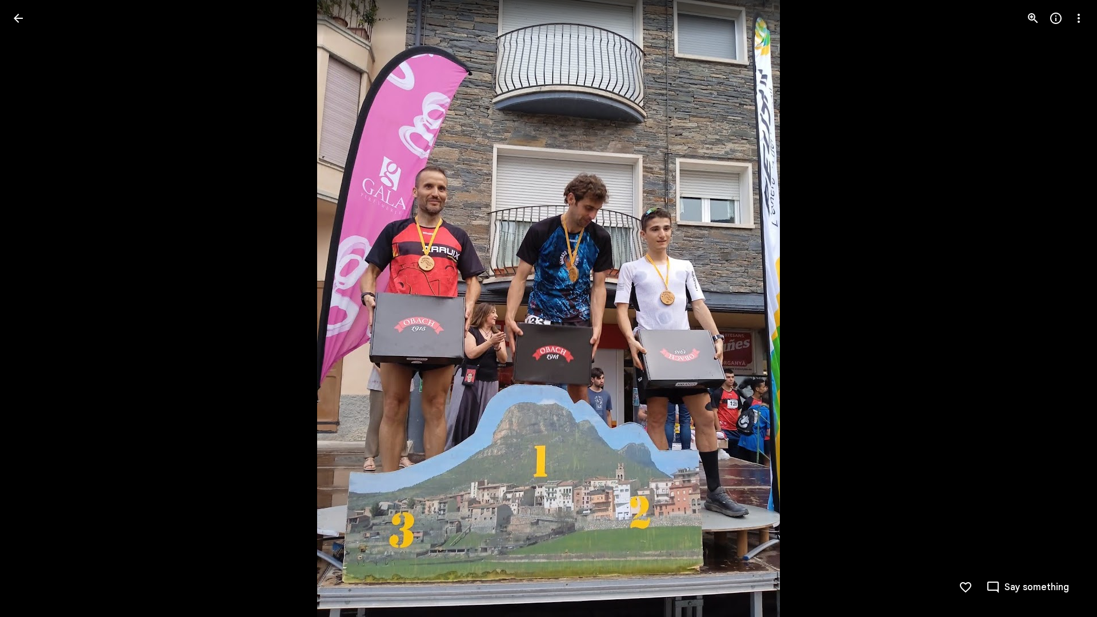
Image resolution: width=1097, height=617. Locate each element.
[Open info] (1055, 18)
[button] (32, 308)
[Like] (965, 587)
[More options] (1078, 18)
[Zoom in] (1033, 18)
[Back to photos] (18, 18)
